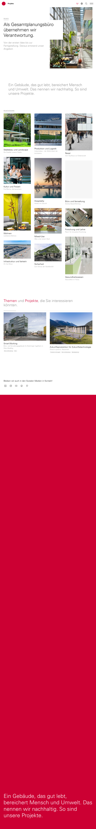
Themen (10, 301)
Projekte (11, 3)
